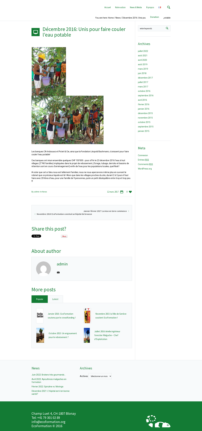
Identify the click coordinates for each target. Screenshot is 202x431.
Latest (55, 299)
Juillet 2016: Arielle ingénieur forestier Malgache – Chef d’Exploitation (107, 335)
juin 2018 (142, 73)
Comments (145, 164)
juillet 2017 (143, 82)
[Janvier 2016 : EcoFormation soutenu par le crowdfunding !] (39, 315)
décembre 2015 (145, 113)
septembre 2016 (145, 95)
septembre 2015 (145, 126)
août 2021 (142, 55)
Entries (143, 160)
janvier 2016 (143, 109)
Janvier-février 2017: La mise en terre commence (105, 211)
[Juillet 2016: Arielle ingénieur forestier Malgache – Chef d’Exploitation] (87, 335)
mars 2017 (143, 86)
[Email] (58, 272)
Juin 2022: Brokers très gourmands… (49, 375)
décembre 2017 (145, 78)
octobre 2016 (144, 91)
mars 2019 (143, 69)
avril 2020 (142, 60)
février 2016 (143, 104)
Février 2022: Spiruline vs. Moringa (47, 386)
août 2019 (142, 64)
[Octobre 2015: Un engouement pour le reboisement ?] (40, 335)
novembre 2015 (145, 118)
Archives (84, 376)
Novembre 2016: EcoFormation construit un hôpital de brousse (64, 214)
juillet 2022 (143, 51)
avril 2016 (142, 100)
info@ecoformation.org (48, 422)
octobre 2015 (144, 122)
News (44, 191)
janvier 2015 (143, 131)
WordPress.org (145, 169)
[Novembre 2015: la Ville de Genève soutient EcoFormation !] (87, 315)
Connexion (143, 155)
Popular (39, 299)
